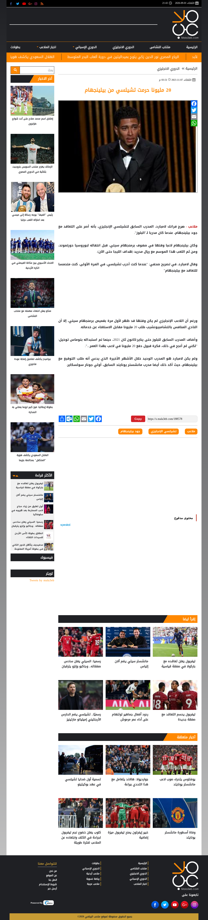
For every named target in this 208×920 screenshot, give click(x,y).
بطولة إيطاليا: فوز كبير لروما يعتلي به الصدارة (32, 409)
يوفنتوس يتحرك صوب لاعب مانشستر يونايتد (177, 782)
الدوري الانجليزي (123, 47)
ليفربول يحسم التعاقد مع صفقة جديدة (178, 717)
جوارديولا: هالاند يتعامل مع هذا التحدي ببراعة (129, 782)
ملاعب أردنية (93, 873)
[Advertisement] (127, 287)
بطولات (96, 863)
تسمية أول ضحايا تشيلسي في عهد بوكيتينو (83, 782)
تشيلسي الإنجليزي (164, 431)
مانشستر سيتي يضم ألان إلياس (131, 664)
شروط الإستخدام (48, 884)
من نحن (53, 871)
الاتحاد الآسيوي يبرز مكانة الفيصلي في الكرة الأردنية (32, 265)
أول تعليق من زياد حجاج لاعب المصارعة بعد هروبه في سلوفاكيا (27, 510)
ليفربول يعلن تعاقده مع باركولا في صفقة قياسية (178, 664)
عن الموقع (51, 875)
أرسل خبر (52, 888)
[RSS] (42, 3)
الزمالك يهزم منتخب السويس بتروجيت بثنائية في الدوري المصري (32, 169)
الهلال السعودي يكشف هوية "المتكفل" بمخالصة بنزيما (58, 57)
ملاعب (191, 431)
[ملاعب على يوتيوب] (24, 3)
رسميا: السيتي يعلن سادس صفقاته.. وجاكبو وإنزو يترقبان (81, 664)
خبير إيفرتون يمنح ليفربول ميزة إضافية (128, 835)
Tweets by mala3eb (41, 580)
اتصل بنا (53, 880)
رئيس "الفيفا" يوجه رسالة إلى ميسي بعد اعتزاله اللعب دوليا (32, 217)
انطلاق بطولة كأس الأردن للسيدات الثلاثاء (29, 535)
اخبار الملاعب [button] (47, 47)
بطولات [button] (15, 47)
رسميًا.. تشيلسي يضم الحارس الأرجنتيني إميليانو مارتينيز (81, 717)
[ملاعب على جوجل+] (30, 3)
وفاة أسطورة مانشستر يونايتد (180, 835)
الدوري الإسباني (85, 47)
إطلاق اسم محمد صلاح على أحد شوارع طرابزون (32, 121)
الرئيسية (191, 47)
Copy (138, 418)
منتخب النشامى (160, 47)
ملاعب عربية (93, 884)
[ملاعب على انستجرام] (36, 3)
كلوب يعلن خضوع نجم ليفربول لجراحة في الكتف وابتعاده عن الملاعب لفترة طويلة (81, 837)
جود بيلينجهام (130, 431)
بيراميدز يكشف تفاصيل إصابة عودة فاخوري (32, 361)
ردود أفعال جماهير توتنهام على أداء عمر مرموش (130, 717)
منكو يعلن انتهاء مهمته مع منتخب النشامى (32, 313)
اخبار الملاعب (140, 884)
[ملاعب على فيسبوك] (12, 3)
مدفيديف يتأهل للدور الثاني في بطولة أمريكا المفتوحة (27, 547)
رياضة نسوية (93, 879)
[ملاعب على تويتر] (18, 3)
